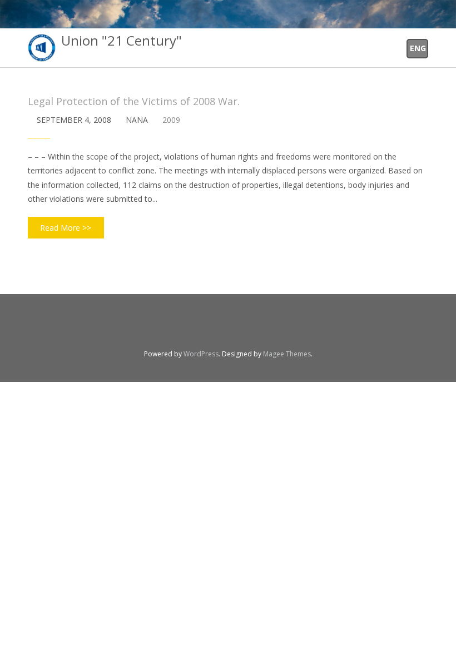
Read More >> (65, 227)
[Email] (242, 327)
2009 (171, 120)
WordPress (201, 354)
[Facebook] (214, 327)
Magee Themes (287, 354)
